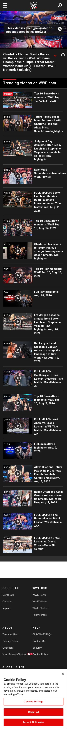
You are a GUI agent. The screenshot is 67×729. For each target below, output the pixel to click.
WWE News (39, 594)
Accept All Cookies (33, 722)
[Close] (63, 674)
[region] (33, 699)
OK (33, 29)
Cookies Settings (33, 701)
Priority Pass (40, 614)
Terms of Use (10, 634)
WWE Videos (40, 601)
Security (37, 647)
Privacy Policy (10, 641)
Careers (7, 601)
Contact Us (39, 641)
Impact (6, 608)
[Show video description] (55, 54)
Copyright (8, 647)
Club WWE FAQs (40, 634)
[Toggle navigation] (5, 5)
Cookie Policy (40, 654)
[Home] (33, 5)
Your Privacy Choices (10, 654)
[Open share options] (63, 54)
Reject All (33, 711)
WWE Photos (40, 608)
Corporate (8, 594)
